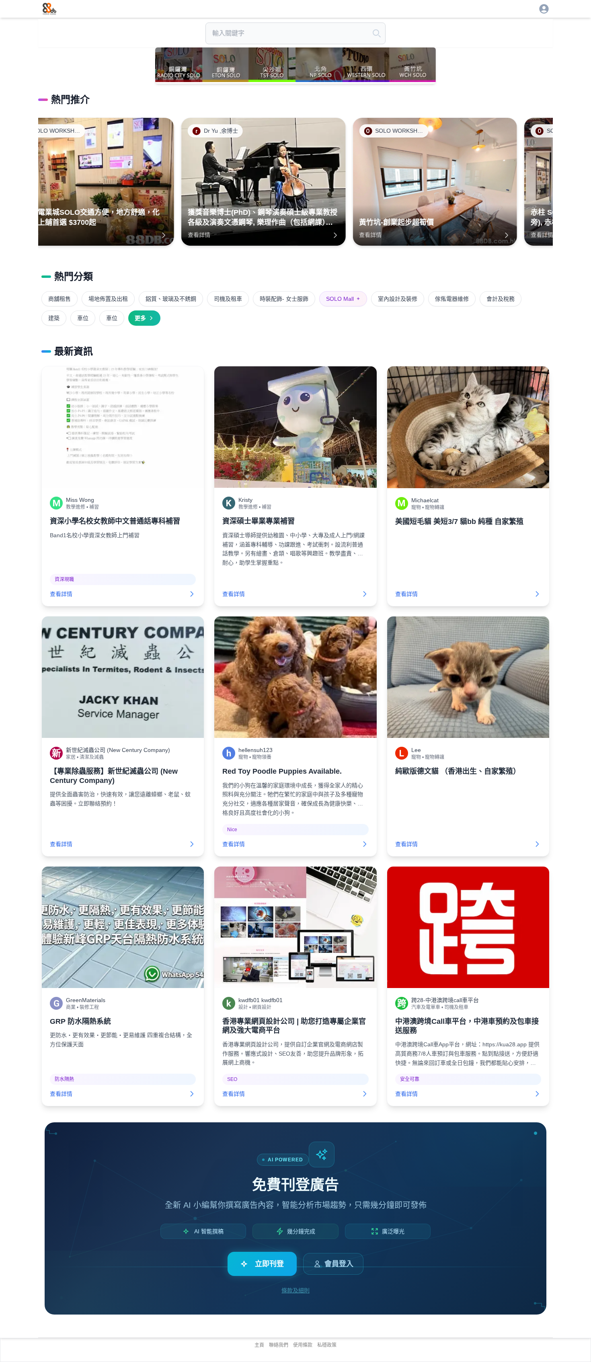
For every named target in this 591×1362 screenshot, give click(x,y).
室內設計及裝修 (397, 299)
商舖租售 (59, 299)
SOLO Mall (343, 299)
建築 (54, 318)
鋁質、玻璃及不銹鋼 (171, 299)
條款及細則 (295, 1290)
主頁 (259, 1345)
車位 (82, 318)
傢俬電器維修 (452, 299)
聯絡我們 (278, 1345)
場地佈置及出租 (108, 299)
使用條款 (302, 1345)
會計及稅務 (500, 299)
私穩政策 (327, 1345)
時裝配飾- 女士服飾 (284, 299)
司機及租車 (228, 299)
